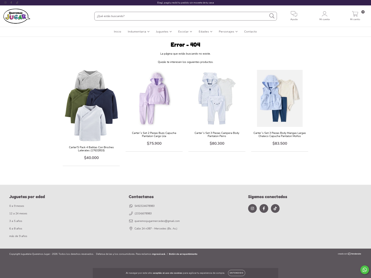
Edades (204, 31)
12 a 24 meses (18, 213)
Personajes (227, 31)
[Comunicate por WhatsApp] (364, 269)
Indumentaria (137, 31)
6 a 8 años (15, 228)
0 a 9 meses (16, 206)
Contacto (250, 31)
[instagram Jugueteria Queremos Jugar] (6, 2)
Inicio (117, 31)
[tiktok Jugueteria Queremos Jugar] (17, 2)
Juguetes (162, 31)
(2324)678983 (143, 213)
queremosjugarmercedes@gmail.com (157, 221)
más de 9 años (18, 236)
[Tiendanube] (350, 254)
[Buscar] (272, 16)
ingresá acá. (159, 254)
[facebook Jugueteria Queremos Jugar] (11, 2)
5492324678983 (144, 206)
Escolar (184, 31)
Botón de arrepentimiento (183, 254)
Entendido (236, 273)
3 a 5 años (15, 221)
